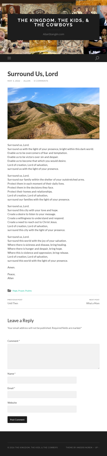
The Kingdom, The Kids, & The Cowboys (53, 22)
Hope (15, 290)
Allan (27, 81)
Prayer (21, 290)
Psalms (28, 290)
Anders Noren (84, 447)
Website (12, 402)
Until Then (15, 302)
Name (11, 373)
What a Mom (92, 302)
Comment (14, 340)
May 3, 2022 (14, 81)
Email (11, 388)
